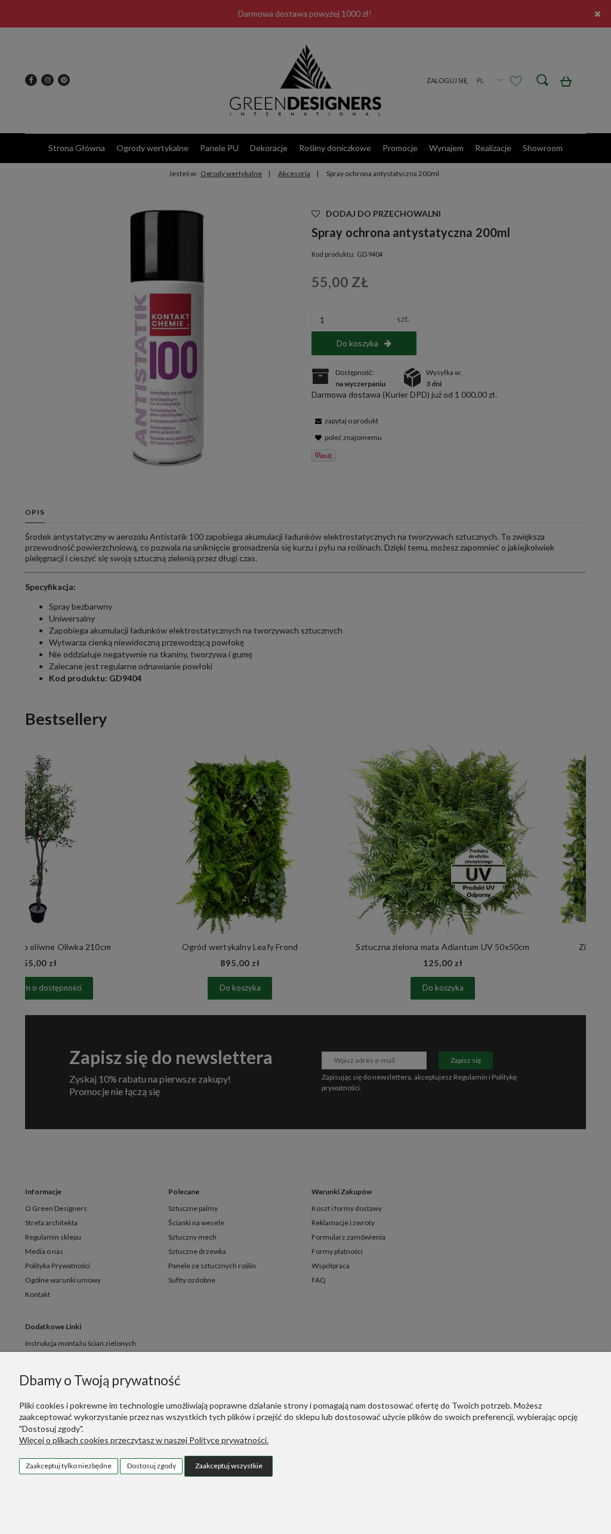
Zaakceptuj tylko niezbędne (69, 1465)
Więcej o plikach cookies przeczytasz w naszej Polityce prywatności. (144, 1440)
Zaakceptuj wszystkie (229, 1465)
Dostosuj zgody (151, 1465)
